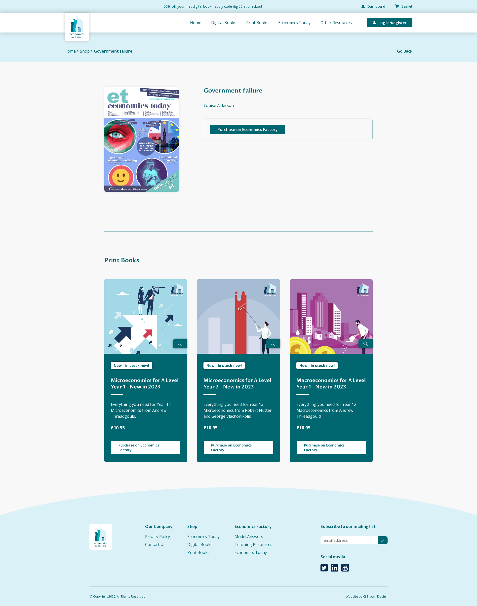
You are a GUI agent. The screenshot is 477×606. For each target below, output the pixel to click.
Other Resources (336, 22)
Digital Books (223, 22)
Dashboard (376, 6)
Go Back (404, 51)
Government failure (113, 51)
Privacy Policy (157, 536)
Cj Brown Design (375, 596)
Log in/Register (392, 22)
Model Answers (249, 536)
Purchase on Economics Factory (247, 129)
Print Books (257, 22)
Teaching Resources (253, 544)
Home (195, 22)
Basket (406, 6)
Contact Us (155, 544)
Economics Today (294, 22)
